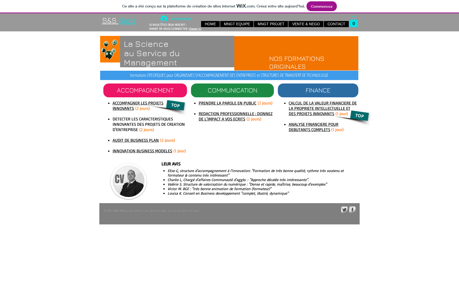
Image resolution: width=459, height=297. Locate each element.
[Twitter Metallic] (344, 209)
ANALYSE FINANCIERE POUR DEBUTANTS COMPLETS (313, 127)
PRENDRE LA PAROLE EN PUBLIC (227, 103)
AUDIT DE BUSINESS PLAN (136, 140)
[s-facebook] (352, 209)
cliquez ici (195, 29)
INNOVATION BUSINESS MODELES (142, 150)
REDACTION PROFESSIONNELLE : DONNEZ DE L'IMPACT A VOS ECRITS (236, 116)
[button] (353, 21)
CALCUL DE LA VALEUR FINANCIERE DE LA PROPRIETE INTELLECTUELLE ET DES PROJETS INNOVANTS (323, 108)
